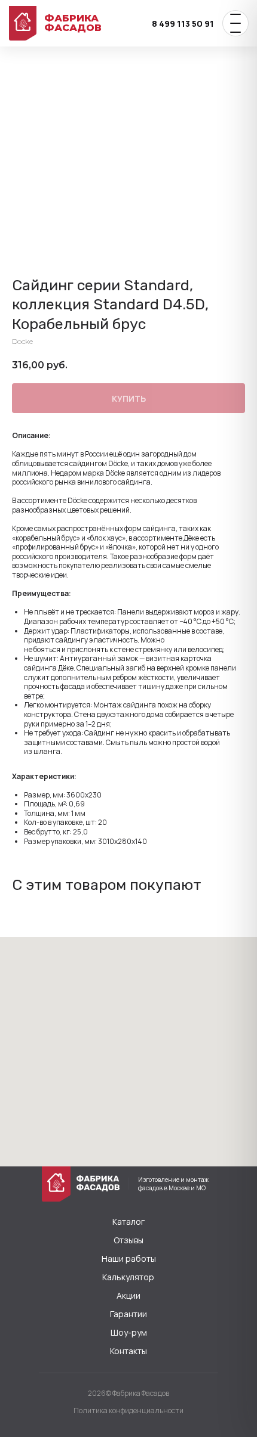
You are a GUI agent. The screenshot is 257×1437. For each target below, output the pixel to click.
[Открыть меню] (235, 23)
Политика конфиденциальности (128, 1410)
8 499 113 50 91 (183, 23)
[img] (56, 1184)
